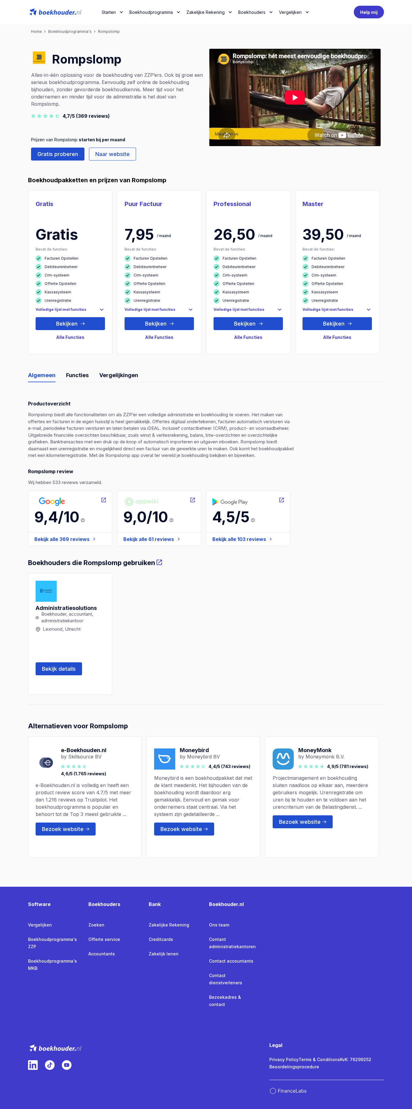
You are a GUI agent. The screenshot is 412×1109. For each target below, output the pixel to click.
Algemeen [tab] (41, 375)
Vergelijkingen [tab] (118, 375)
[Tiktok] (50, 1065)
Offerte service (104, 939)
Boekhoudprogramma (151, 12)
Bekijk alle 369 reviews (62, 539)
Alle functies (70, 337)
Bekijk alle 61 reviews (148, 539)
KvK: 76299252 (355, 1059)
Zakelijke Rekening (205, 12)
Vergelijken (40, 924)
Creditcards (161, 939)
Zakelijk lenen (164, 953)
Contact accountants (231, 961)
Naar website (112, 154)
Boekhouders (251, 12)
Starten (109, 12)
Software (39, 904)
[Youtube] (66, 1065)
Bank (155, 904)
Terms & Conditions (319, 1059)
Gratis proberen (57, 154)
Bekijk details (59, 669)
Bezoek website (63, 829)
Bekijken (67, 323)
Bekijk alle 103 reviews (239, 539)
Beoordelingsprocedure (294, 1066)
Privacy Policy (284, 1059)
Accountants (101, 953)
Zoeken (96, 924)
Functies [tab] (77, 375)
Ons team (219, 924)
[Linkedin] (33, 1065)
